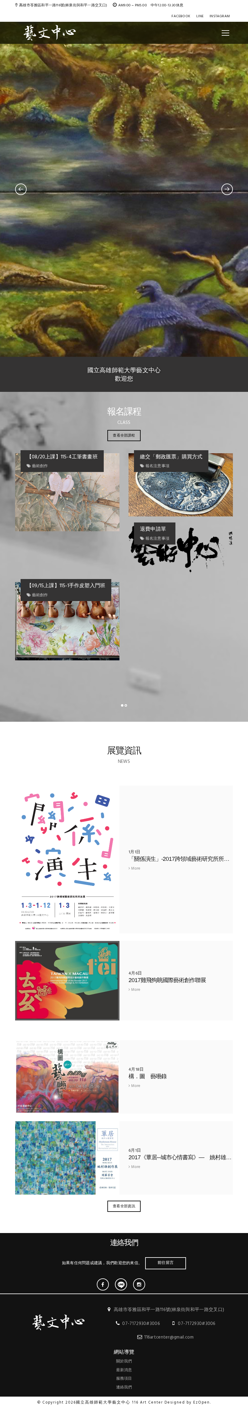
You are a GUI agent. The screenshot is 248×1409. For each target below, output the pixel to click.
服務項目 (124, 1378)
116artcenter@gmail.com (169, 1337)
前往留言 (166, 1262)
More (135, 869)
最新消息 (124, 1370)
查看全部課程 (124, 435)
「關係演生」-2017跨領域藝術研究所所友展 (182, 859)
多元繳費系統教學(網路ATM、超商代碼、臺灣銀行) (74, 654)
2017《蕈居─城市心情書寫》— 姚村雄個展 (183, 1157)
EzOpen (201, 1403)
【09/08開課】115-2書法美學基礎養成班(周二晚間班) (188, 461)
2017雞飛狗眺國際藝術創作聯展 (167, 980)
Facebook (180, 16)
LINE (200, 16)
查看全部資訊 (124, 1206)
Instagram (220, 16)
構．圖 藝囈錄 (148, 1076)
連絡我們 (124, 1387)
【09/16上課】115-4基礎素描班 (179, 562)
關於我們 (124, 1361)
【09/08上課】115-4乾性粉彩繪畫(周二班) (72, 461)
